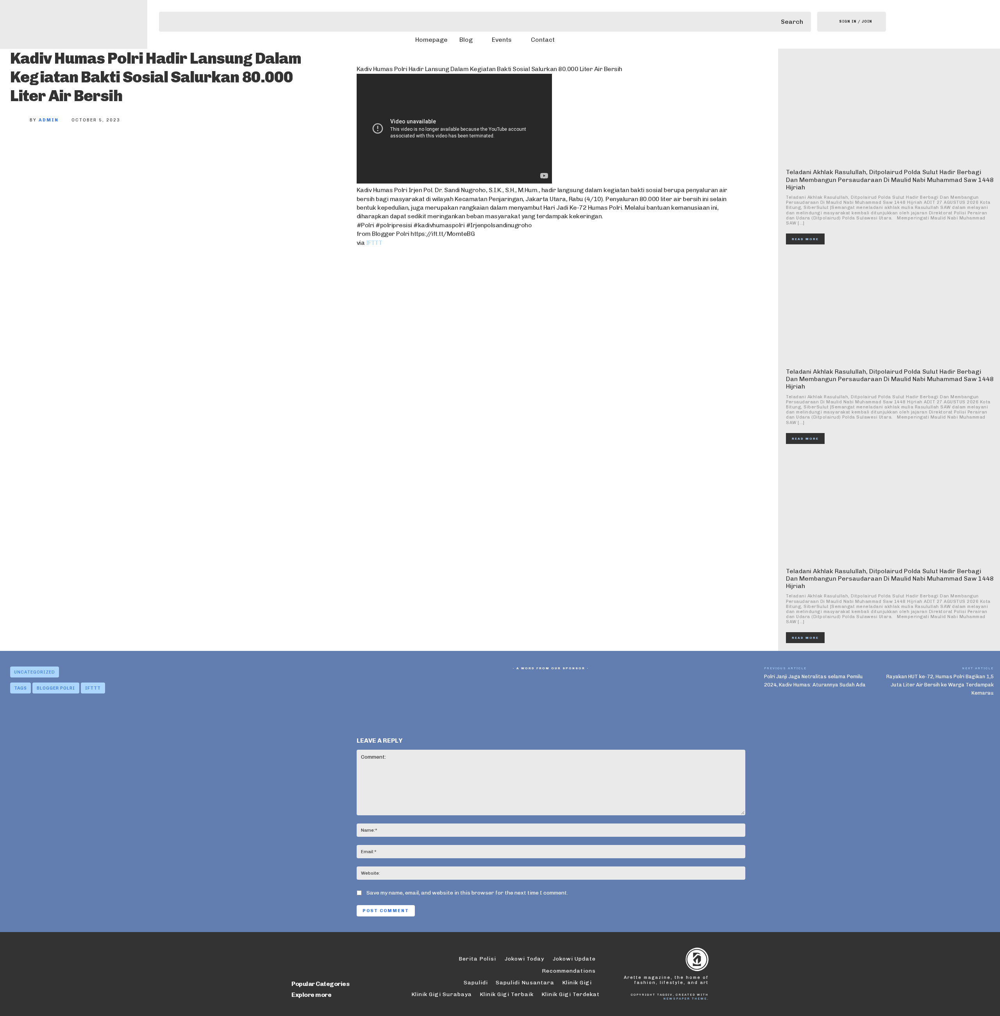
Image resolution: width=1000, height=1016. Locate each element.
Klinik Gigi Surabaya (441, 994)
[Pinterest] (73, 146)
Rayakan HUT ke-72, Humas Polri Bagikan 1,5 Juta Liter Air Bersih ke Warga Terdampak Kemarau (940, 685)
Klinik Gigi (577, 982)
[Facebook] (22, 146)
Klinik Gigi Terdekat (570, 994)
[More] (125, 146)
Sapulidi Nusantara (525, 982)
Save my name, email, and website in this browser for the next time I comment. (467, 892)
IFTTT (374, 242)
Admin (49, 120)
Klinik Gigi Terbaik (507, 994)
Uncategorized (34, 672)
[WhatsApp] (99, 146)
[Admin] (20, 120)
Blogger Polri (56, 688)
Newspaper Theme (685, 998)
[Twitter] (47, 146)
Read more (805, 239)
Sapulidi (476, 982)
